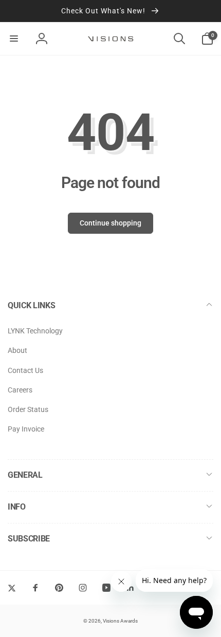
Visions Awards (120, 621)
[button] (14, 38)
